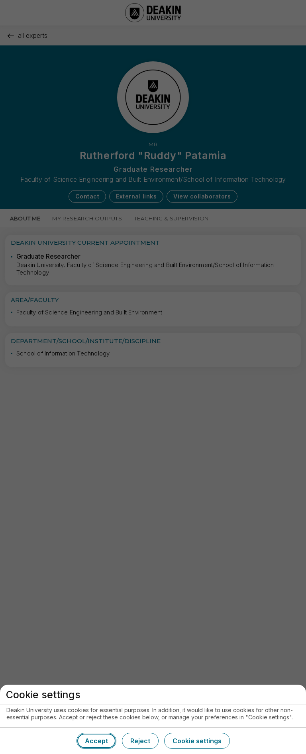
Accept (96, 741)
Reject (140, 741)
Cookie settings (197, 741)
